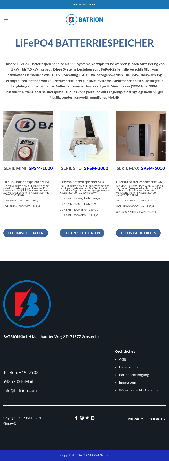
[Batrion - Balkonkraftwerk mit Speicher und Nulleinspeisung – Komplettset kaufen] (84, 19)
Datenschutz (128, 367)
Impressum (127, 382)
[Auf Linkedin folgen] (92, 418)
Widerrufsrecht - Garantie (138, 390)
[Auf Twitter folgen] (87, 418)
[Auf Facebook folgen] (76, 418)
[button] (6, 19)
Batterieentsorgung (134, 374)
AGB (122, 359)
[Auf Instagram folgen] (82, 418)
